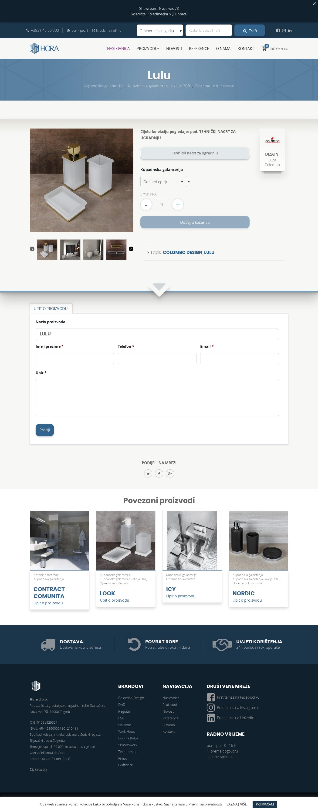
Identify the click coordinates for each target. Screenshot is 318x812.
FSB (121, 718)
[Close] (314, 3)
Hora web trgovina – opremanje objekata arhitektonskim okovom (44, 48)
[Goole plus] (170, 473)
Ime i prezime (50, 346)
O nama (223, 48)
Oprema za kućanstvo (214, 85)
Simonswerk (127, 744)
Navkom (124, 724)
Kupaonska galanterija (104, 85)
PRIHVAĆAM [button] (265, 804)
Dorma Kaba (128, 738)
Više (59, 542)
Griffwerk (125, 765)
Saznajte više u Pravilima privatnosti (193, 804)
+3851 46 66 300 (45, 30)
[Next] (131, 250)
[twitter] (148, 473)
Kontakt (246, 48)
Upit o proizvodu (48, 603)
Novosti (174, 48)
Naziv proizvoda (50, 322)
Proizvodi (146, 48)
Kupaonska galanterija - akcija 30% (159, 85)
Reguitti (124, 711)
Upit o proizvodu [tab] (51, 308)
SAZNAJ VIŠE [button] (237, 804)
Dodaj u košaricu (195, 222)
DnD (121, 704)
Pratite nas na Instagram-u (238, 707)
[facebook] (159, 473)
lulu (209, 253)
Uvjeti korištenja (259, 642)
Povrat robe (161, 642)
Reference (199, 48)
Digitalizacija (38, 769)
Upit (41, 372)
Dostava (71, 642)
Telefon (126, 346)
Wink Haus (126, 731)
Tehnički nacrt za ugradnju (195, 153)
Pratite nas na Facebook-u (238, 697)
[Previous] (32, 250)
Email (207, 346)
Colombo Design (182, 253)
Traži (252, 30)
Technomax (127, 751)
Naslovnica (118, 48)
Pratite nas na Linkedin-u (237, 717)
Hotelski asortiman (46, 575)
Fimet (122, 758)
